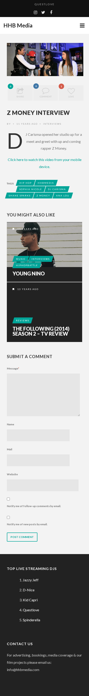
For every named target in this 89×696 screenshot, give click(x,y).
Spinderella (31, 620)
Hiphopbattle (27, 265)
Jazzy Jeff (31, 580)
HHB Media (17, 25)
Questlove (44, 4)
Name (10, 424)
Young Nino (29, 273)
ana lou (62, 195)
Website (12, 474)
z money (43, 195)
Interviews (52, 123)
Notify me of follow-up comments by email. (34, 506)
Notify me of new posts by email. (27, 524)
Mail (9, 449)
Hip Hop (25, 182)
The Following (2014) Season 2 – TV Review (41, 331)
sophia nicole (30, 189)
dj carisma (57, 189)
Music (21, 259)
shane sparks (20, 195)
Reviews (22, 320)
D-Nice (28, 590)
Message (13, 368)
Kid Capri (30, 600)
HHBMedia (46, 182)
